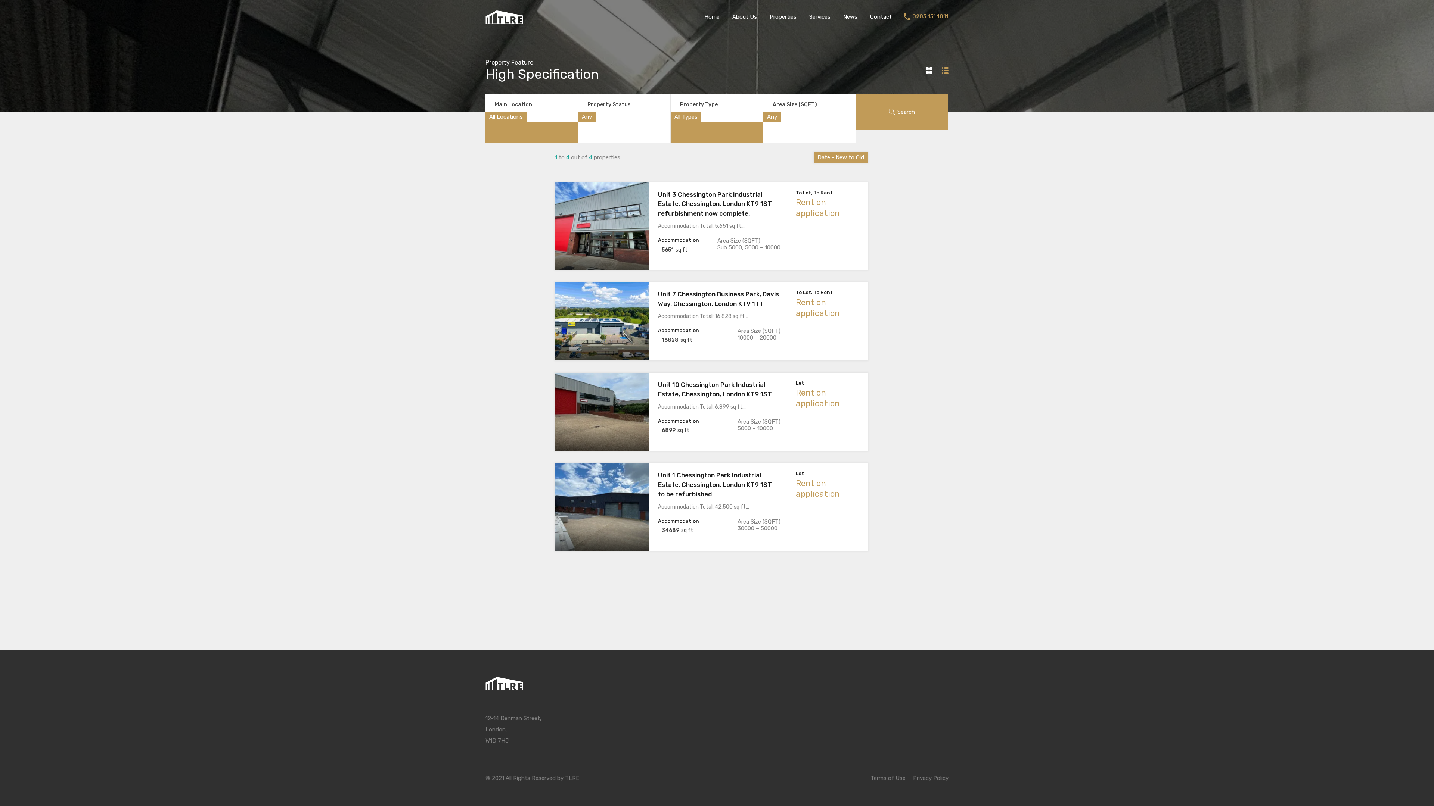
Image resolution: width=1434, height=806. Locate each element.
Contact (881, 16)
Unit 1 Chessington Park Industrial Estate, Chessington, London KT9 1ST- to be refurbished (716, 484)
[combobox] (506, 117)
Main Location (513, 104)
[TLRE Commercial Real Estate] (504, 20)
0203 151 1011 (930, 17)
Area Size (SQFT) (795, 104)
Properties (783, 16)
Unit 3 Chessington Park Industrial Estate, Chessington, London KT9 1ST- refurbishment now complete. (716, 204)
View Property (601, 252)
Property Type (699, 104)
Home (712, 16)
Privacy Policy (931, 778)
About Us (744, 16)
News (850, 16)
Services (820, 16)
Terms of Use (888, 778)
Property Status (609, 104)
